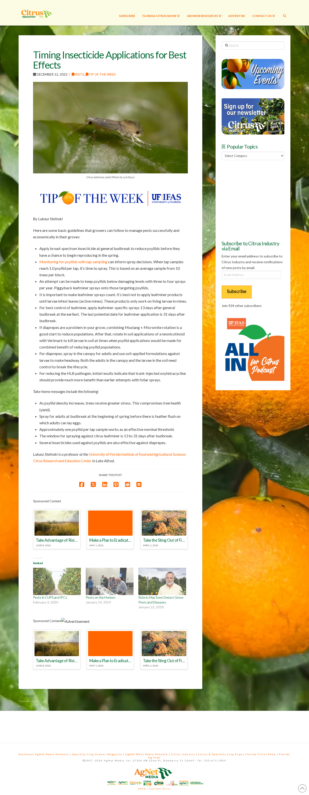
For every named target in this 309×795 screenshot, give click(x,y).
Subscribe (236, 291)
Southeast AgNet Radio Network (44, 754)
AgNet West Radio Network (146, 754)
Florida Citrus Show (261, 754)
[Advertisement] (258, 199)
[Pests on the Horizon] (109, 581)
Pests (79, 74)
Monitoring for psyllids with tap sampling (73, 261)
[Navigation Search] (284, 12)
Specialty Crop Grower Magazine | (98, 754)
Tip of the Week (102, 74)
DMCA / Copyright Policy (154, 789)
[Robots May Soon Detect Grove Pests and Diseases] (162, 581)
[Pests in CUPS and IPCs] (57, 581)
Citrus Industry (183, 754)
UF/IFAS (28, 696)
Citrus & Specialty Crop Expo (220, 754)
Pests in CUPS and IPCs (50, 597)
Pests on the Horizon (100, 597)
